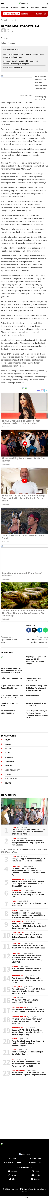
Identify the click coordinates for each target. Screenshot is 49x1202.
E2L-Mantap (9, 761)
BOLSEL (22, 1070)
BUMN (14, 1059)
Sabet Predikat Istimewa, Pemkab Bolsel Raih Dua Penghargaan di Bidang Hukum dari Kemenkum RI (28, 915)
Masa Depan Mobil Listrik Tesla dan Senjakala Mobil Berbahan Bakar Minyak (11, 670)
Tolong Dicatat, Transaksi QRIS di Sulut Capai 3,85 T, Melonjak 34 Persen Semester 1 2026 (28, 991)
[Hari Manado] (24, 3)
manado (8, 744)
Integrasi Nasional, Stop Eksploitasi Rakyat (36, 704)
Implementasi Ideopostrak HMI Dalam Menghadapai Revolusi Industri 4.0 (37, 688)
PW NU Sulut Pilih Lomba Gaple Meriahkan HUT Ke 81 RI (25, 1001)
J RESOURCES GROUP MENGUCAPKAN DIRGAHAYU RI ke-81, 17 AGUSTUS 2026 (28, 946)
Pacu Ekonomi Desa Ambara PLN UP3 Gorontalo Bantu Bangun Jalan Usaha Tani (28, 894)
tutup (26, 1197)
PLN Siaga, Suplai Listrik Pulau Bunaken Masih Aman (29, 904)
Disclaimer (12, 1159)
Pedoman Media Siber (12, 1162)
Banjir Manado (11, 779)
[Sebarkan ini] (28, 630)
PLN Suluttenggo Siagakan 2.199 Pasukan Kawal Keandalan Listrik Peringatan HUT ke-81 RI (26, 1063)
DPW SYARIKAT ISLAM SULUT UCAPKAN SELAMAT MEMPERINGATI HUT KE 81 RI (28, 1010)
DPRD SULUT (10, 757)
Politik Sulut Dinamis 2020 (13, 68)
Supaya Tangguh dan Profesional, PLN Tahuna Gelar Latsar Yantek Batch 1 (28, 859)
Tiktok (14, 1179)
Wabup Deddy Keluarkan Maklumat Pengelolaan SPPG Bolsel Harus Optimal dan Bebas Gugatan (29, 926)
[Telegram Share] (39, 630)
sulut (7, 740)
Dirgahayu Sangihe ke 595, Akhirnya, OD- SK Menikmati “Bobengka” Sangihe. (36, 660)
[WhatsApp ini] (45, 630)
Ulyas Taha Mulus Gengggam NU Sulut (11, 639)
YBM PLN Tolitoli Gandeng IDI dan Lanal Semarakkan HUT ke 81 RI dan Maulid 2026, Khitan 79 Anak (28, 831)
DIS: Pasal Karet (32, 695)
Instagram (14, 1175)
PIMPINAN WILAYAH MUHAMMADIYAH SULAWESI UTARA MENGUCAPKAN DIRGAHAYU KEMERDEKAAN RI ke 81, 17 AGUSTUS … (28, 958)
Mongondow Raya (18, 879)
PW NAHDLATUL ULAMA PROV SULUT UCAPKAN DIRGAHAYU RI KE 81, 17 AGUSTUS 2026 (27, 1021)
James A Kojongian (12, 770)
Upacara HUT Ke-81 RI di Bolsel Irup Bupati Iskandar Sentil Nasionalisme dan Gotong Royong (27, 1032)
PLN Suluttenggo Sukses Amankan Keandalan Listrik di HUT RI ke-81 (26, 969)
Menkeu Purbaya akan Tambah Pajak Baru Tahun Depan (27, 1053)
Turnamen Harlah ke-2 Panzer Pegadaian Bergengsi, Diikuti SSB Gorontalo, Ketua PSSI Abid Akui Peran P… (28, 871)
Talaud (8, 753)
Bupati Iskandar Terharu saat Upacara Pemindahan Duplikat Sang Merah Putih (29, 1073)
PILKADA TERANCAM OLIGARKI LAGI (33, 679)
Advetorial (16, 1007)
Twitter (37, 1171)
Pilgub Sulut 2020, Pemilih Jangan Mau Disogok (11, 687)
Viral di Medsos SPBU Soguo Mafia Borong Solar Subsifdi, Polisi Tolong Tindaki (27, 980)
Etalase (14, 866)
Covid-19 (8, 766)
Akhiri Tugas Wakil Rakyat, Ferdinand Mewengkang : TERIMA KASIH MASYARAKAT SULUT (37, 714)
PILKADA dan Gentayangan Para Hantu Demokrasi (12, 696)
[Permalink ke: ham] (3, 30)
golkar (8, 783)
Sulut (14, 827)
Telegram (37, 1179)
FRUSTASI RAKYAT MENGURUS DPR (8, 712)
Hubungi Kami (35, 1159)
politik (8, 748)
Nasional (15, 890)
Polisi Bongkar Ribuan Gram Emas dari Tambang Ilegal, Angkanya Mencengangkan (28, 1043)
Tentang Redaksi (36, 1162)
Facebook (14, 1171)
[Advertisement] (24, 1105)
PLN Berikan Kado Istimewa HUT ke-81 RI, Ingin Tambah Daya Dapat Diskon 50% (28, 937)
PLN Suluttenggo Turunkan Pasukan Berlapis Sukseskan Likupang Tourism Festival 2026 (28, 842)
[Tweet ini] (34, 630)
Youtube (37, 1175)
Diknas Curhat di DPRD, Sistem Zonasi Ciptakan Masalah (37, 639)
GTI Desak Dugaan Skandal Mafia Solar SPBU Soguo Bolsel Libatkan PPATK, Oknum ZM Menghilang (28, 883)
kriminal (8, 774)
